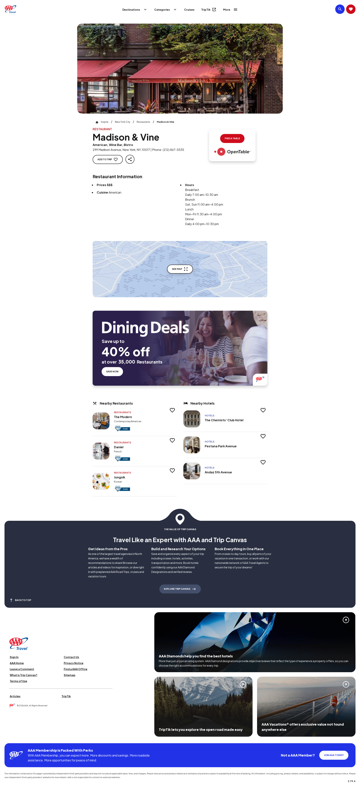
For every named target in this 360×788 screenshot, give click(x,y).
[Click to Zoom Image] (180, 69)
